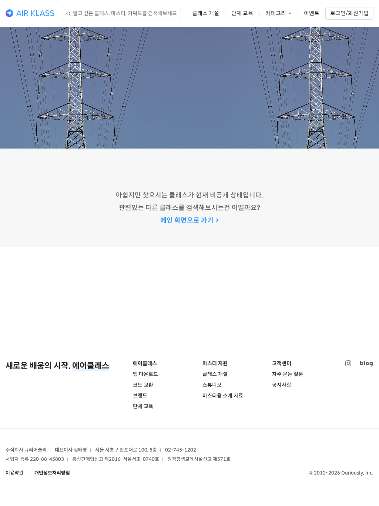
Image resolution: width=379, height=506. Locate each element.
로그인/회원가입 (349, 13)
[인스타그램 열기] (348, 363)
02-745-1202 (180, 450)
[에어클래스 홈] (30, 13)
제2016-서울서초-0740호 (131, 459)
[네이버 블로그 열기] (366, 363)
